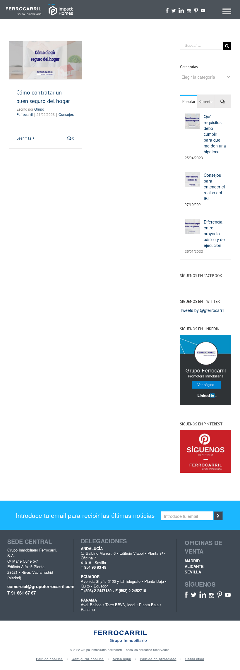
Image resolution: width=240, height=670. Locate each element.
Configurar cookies (88, 659)
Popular (188, 101)
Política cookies (49, 659)
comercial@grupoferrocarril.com (36, 586)
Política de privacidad (158, 659)
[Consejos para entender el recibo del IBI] (192, 179)
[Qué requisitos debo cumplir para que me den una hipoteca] (192, 120)
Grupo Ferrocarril (30, 111)
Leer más (23, 137)
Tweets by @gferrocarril (202, 310)
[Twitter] (174, 10)
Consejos (66, 114)
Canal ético (194, 659)
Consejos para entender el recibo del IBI (214, 186)
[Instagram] (189, 10)
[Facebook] (167, 10)
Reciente (205, 101)
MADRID (192, 561)
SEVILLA (193, 572)
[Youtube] (203, 10)
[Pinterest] (196, 10)
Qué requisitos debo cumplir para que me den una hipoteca (215, 134)
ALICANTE (194, 566)
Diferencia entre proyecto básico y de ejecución (214, 233)
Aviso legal (122, 659)
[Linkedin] (181, 10)
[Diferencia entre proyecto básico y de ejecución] (192, 226)
